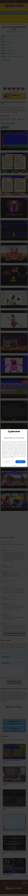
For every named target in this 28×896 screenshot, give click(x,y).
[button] (14, 465)
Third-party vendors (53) (19, 448)
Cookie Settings (5, 457)
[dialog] (14, 448)
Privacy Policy (11, 457)
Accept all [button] (20, 461)
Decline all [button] (7, 461)
